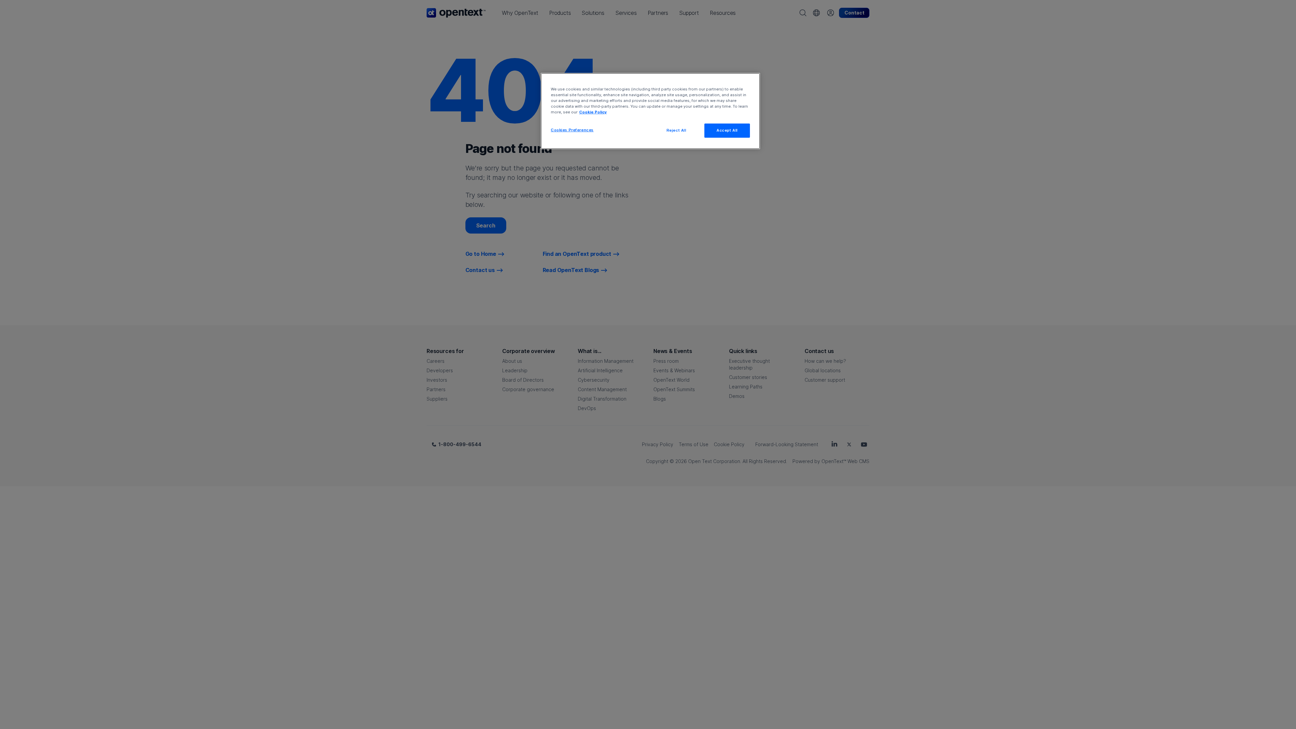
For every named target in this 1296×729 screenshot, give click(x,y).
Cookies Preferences (572, 130)
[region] (650, 111)
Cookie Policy (593, 112)
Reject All (676, 130)
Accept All (727, 130)
